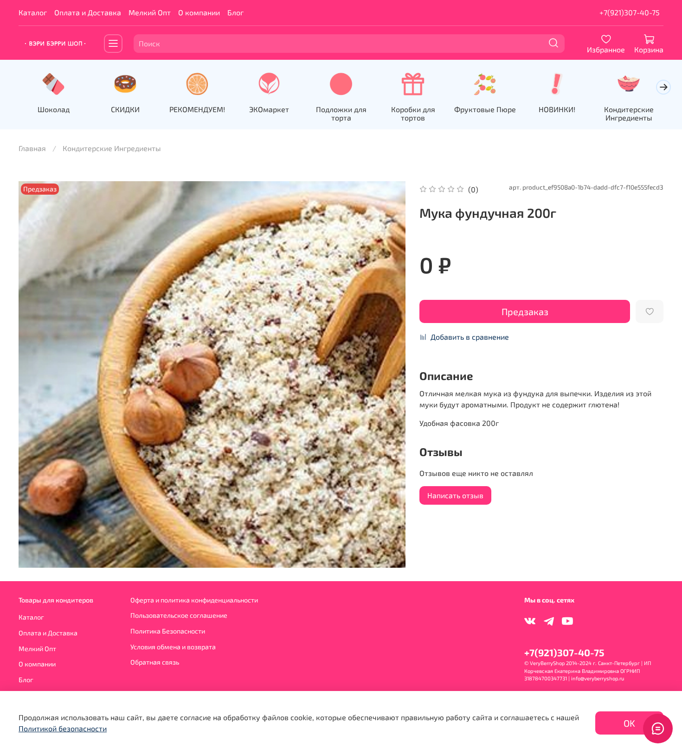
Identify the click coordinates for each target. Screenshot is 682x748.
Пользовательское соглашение (178, 615)
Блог (235, 12)
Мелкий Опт (150, 12)
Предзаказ (525, 311)
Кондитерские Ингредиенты (629, 113)
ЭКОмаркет (269, 109)
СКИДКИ (125, 109)
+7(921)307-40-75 (629, 12)
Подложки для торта (341, 113)
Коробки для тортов (413, 113)
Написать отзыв (455, 495)
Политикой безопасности (63, 728)
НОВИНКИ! (557, 109)
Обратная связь (154, 662)
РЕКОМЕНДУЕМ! (197, 109)
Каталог (33, 12)
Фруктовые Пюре (485, 109)
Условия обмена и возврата (173, 647)
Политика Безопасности (167, 631)
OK (629, 723)
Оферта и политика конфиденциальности (194, 600)
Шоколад (54, 109)
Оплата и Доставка (87, 12)
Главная (32, 148)
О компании (199, 12)
